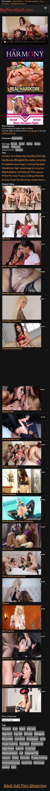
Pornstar (5, 147)
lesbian (37, 144)
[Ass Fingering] (25, 617)
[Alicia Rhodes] (25, 536)
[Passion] (25, 590)
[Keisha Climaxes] (25, 481)
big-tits (21, 144)
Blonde (10, 160)
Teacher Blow (7, 686)
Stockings (25, 179)
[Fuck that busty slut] (25, 426)
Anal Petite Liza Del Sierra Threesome (17, 521)
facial (16, 164)
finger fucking (27, 164)
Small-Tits (15, 179)
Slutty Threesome (9, 266)
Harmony (19, 150)
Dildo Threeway (8, 211)
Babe (19, 156)
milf (19, 172)
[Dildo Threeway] (25, 198)
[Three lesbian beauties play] (25, 563)
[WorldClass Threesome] (25, 308)
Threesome (15, 147)
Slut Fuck (6, 238)
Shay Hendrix (17, 138)
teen (41, 179)
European (7, 164)
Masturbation (9, 172)
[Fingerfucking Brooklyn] (25, 335)
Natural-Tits (28, 172)
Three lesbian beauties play (13, 576)
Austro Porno (17, 1)
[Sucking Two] (25, 645)
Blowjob (19, 160)
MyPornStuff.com (16, 10)
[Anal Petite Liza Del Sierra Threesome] (25, 508)
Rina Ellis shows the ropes (13, 293)
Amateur (6, 156)
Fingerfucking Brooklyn (12, 348)
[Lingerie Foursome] (25, 453)
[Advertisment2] (25, 109)
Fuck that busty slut (10, 439)
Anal (13, 156)
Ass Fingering (8, 631)
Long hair (39, 168)
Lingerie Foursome (10, 466)
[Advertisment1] (25, 77)
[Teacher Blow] (25, 673)
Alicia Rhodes (8, 549)
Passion (5, 603)
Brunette (30, 160)
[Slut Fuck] (25, 225)
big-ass (14, 144)
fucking (29, 144)
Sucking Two (7, 658)
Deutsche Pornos (18, 3)
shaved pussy (11, 762)
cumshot (41, 160)
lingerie (30, 168)
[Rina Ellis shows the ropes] (25, 280)
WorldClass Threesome (11, 321)
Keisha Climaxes (9, 494)
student (34, 179)
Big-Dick (36, 156)
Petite (5, 175)
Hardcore (8, 168)
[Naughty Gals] (25, 398)
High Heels (20, 168)
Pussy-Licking (26, 175)
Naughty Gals (8, 411)
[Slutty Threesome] (25, 253)
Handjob (40, 164)
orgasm (39, 171)
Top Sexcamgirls (31, 1)
